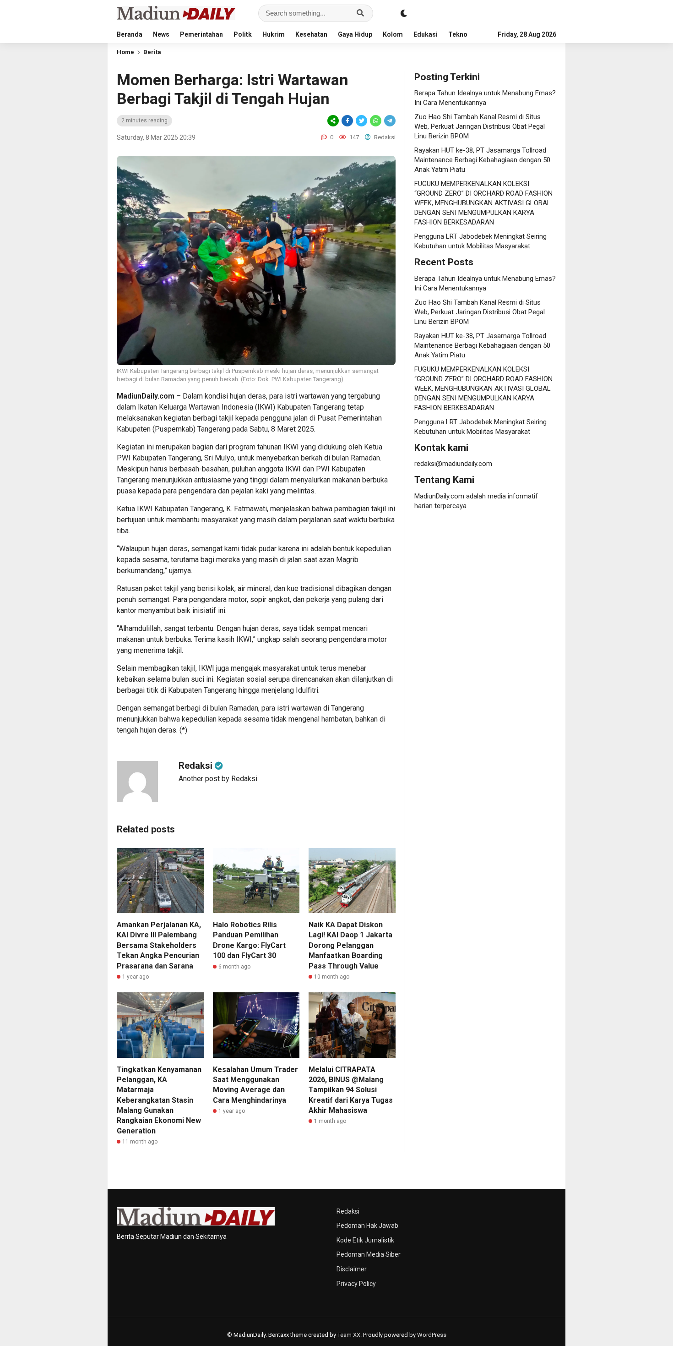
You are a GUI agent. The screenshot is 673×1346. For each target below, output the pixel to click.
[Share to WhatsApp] (376, 120)
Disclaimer (351, 1269)
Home (125, 52)
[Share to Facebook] (347, 120)
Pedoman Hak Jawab (367, 1225)
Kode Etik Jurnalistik (365, 1240)
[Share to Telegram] (389, 120)
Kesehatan (311, 34)
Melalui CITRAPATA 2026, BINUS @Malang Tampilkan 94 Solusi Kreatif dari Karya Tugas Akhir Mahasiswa (351, 1090)
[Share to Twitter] (361, 120)
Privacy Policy (356, 1283)
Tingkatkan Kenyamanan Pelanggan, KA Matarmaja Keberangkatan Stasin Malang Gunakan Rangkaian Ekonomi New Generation (159, 1100)
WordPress (431, 1334)
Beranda (129, 34)
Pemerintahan (201, 34)
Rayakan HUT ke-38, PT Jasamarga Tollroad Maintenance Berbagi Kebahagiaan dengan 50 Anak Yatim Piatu (482, 160)
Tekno (457, 34)
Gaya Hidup (355, 34)
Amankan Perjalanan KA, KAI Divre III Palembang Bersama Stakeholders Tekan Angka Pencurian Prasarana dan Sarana (159, 945)
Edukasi (425, 34)
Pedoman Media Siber (368, 1254)
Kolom (393, 34)
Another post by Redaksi (218, 778)
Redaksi (347, 1211)
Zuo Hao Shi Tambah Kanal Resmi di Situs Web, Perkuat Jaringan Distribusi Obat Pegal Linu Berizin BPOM (479, 126)
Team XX (348, 1334)
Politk (242, 34)
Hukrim (273, 34)
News (161, 34)
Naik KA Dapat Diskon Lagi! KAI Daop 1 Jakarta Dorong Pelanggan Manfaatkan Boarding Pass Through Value (350, 945)
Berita (152, 52)
